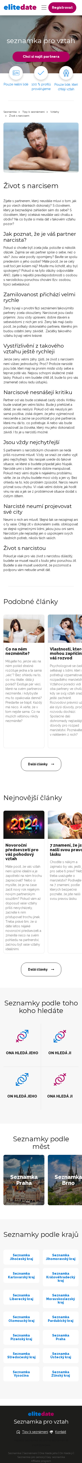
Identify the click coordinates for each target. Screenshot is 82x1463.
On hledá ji (66, 1453)
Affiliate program (41, 1461)
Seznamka (10, 111)
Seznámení (30, 1453)
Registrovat (62, 7)
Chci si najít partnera (41, 57)
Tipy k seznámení (33, 111)
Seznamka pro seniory (31, 1457)
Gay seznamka (55, 1457)
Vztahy (54, 111)
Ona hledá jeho (48, 1453)
